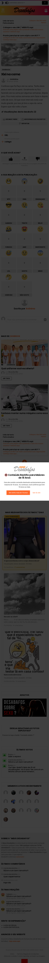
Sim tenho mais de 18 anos (18, 493)
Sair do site (36, 493)
